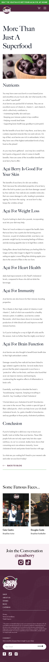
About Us (6, 598)
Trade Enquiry (7, 619)
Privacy (5, 614)
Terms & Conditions (9, 617)
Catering (6, 607)
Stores (5, 601)
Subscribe (41, 647)
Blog (5, 604)
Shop (5, 594)
